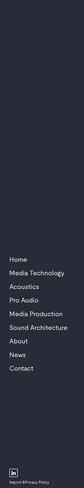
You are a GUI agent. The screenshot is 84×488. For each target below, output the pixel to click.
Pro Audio (23, 300)
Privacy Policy (37, 482)
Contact (21, 368)
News (17, 355)
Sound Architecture (38, 328)
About (18, 341)
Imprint (15, 482)
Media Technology (36, 273)
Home (18, 260)
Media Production (36, 314)
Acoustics (24, 287)
